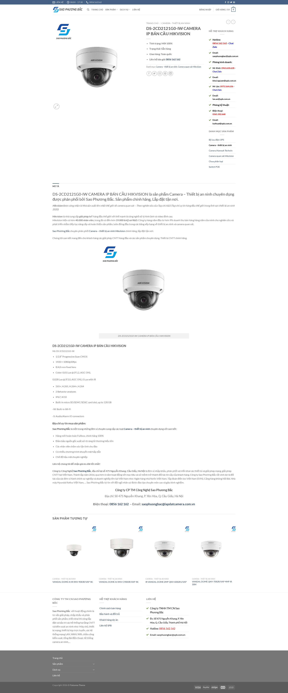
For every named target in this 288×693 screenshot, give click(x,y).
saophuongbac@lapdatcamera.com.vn (168, 504)
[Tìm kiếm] (88, 9)
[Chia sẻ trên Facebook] (149, 73)
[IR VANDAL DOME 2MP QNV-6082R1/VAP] (167, 550)
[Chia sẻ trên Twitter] (154, 73)
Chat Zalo (217, 71)
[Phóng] (56, 106)
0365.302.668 (219, 114)
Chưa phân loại (216, 161)
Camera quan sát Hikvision (189, 67)
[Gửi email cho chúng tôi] (234, 2)
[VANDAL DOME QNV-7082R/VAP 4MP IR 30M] (214, 550)
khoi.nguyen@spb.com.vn (224, 80)
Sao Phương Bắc (61, 231)
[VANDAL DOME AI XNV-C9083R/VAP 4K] (120, 550)
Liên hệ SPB (105, 625)
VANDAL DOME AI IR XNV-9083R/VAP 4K (72, 582)
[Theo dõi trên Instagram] (228, 2)
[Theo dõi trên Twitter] (231, 2)
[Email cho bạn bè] (159, 73)
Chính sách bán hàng (110, 608)
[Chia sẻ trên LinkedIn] (170, 73)
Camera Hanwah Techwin (220, 150)
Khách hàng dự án (108, 619)
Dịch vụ (124, 9)
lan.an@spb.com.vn (221, 99)
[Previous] (52, 558)
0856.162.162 (220, 43)
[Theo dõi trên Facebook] (225, 2)
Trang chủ (97, 9)
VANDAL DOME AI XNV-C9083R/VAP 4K (118, 582)
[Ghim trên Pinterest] (165, 73)
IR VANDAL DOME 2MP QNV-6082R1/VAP (166, 582)
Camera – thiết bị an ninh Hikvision (107, 231)
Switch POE (214, 167)
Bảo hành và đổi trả (109, 613)
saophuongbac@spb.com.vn (225, 56)
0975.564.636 (226, 86)
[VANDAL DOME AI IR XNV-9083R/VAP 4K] (74, 550)
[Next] (235, 558)
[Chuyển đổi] (94, 664)
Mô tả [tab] (55, 186)
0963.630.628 (227, 68)
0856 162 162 (119, 504)
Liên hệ (136, 9)
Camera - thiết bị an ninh (175, 23)
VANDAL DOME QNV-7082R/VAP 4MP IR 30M (212, 583)
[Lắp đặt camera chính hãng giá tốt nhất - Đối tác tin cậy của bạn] (67, 9)
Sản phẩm (110, 9)
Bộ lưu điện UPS (216, 139)
